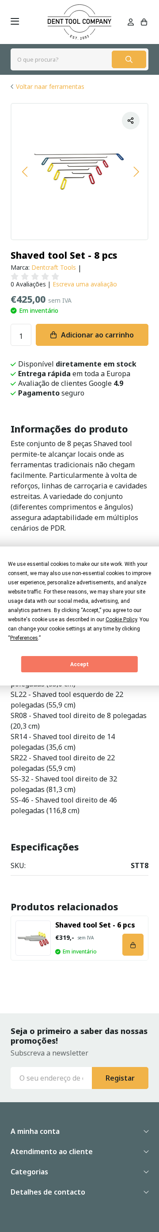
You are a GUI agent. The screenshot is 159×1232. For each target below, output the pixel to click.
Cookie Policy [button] (121, 619)
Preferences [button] (24, 638)
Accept (79, 664)
